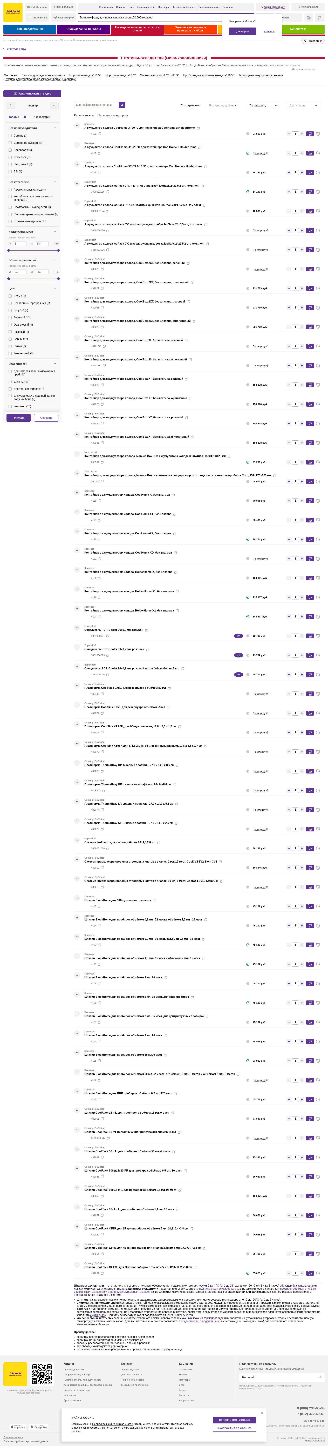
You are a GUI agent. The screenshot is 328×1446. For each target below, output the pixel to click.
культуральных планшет (134, 1291)
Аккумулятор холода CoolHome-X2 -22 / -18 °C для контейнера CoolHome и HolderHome (143, 166)
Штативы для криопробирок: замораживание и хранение (40, 79)
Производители (146, 7)
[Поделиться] (204, 128)
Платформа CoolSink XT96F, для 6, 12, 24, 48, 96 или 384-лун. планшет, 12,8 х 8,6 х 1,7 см (143, 745)
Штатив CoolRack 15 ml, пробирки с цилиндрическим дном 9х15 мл (130, 1132)
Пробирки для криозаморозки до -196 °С (208, 75)
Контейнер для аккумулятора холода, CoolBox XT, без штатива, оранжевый (135, 398)
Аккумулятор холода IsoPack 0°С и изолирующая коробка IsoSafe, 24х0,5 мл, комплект (143, 224)
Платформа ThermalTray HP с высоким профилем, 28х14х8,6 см (127, 784)
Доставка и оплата (209, 7)
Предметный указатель (77, 1390)
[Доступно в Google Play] (38, 1427)
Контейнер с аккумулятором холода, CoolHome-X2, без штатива (127, 533)
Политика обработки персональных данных (25, 1441)
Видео (182, 1390)
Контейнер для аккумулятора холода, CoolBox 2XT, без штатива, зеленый (134, 262)
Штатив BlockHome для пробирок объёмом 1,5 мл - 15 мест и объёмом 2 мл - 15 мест (142, 958)
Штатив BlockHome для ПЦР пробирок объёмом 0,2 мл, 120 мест (128, 1093)
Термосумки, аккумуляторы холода (260, 75)
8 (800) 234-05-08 (311, 1408)
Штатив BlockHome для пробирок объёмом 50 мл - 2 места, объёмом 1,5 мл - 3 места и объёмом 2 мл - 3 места (159, 1074)
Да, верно (242, 31)
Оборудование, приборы (83, 29)
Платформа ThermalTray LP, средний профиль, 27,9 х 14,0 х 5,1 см (128, 803)
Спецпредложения (30, 29)
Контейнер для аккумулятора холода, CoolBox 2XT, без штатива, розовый (134, 301)
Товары (14, 117)
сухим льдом (98, 1315)
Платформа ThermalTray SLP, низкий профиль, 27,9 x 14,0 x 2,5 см (128, 823)
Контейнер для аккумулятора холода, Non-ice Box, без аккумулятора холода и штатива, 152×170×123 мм (155, 456)
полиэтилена (207, 1288)
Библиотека (298, 29)
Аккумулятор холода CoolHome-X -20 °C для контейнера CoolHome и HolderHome (139, 127)
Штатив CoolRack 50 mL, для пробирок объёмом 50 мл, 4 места (127, 1151)
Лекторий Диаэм (130, 1369)
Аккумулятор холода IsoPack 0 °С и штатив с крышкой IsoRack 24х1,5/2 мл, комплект (142, 185)
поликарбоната (226, 1288)
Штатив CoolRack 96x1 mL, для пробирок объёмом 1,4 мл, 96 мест (129, 1209)
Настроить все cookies (234, 1428)
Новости (120, 7)
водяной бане (211, 1321)
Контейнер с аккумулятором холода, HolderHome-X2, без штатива (129, 610)
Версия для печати (315, 1440)
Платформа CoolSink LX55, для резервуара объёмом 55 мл (124, 707)
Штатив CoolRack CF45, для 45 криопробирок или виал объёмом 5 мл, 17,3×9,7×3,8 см (142, 1247)
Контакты (228, 7)
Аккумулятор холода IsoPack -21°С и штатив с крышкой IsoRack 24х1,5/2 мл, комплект (142, 205)
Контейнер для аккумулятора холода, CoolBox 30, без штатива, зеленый (133, 340)
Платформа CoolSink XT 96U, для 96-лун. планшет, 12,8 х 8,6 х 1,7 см (130, 726)
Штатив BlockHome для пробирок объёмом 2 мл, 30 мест (123, 977)
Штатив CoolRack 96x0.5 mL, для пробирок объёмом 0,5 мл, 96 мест (130, 1189)
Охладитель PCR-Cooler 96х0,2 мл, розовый (114, 649)
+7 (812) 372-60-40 (310, 1414)
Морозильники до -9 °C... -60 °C (159, 75)
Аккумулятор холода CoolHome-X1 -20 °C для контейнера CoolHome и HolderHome (140, 147)
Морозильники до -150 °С (85, 75)
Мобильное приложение (135, 1384)
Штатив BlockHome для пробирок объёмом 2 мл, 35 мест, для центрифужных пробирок (144, 1016)
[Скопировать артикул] (100, 134)
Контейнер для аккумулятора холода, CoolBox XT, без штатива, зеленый (133, 378)
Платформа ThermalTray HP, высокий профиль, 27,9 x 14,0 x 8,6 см (129, 765)
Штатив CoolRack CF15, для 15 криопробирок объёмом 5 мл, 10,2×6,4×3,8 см (136, 1228)
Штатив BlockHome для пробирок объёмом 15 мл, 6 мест (123, 1054)
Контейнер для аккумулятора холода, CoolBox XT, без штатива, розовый (133, 417)
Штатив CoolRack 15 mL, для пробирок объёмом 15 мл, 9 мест (126, 1112)
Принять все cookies (234, 1420)
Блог (131, 7)
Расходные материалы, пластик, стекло (137, 29)
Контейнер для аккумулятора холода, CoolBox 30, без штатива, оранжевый (135, 359)
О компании (106, 7)
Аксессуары (41, 117)
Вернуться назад (16, 48)
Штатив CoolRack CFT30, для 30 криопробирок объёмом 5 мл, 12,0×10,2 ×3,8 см (138, 1267)
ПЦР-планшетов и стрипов (101, 1291)
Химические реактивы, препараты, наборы (191, 29)
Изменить (269, 31)
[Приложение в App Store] (17, 1427)
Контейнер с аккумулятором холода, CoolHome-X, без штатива (127, 494)
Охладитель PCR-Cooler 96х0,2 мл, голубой (113, 629)
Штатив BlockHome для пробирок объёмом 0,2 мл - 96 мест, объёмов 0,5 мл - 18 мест (142, 938)
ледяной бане (190, 1321)
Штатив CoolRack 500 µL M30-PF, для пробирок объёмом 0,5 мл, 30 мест (133, 1170)
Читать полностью (303, 69)
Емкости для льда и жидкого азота (43, 75)
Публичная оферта (13, 1437)
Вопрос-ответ (186, 1400)
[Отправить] (320, 1377)
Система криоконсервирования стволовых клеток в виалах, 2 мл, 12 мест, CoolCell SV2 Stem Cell (150, 861)
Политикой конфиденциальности (112, 1423)
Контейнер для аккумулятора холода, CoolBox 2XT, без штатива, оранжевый (136, 282)
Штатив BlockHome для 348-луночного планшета (117, 900)
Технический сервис (184, 7)
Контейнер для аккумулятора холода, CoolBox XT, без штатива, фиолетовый (136, 436)
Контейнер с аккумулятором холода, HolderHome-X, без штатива (128, 571)
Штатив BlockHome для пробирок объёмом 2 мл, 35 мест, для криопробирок (136, 996)
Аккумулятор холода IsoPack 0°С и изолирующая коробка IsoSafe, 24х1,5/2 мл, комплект (144, 243)
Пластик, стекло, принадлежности (82, 1379)
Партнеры (163, 7)
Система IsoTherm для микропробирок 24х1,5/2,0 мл (119, 842)
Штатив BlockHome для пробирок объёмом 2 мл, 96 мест (123, 1035)
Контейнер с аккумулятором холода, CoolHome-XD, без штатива (128, 552)
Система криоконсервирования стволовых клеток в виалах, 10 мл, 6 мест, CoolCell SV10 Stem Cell (151, 880)
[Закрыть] (262, 1413)
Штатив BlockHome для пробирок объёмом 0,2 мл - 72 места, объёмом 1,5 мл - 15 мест (143, 919)
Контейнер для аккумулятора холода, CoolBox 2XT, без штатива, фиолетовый (137, 320)
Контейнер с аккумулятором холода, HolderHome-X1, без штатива (129, 591)
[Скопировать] (198, 128)
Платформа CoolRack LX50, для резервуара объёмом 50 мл (125, 687)
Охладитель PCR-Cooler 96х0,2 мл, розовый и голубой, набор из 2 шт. (131, 668)
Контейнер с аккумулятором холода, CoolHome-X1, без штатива (127, 514)
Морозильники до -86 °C (120, 75)
